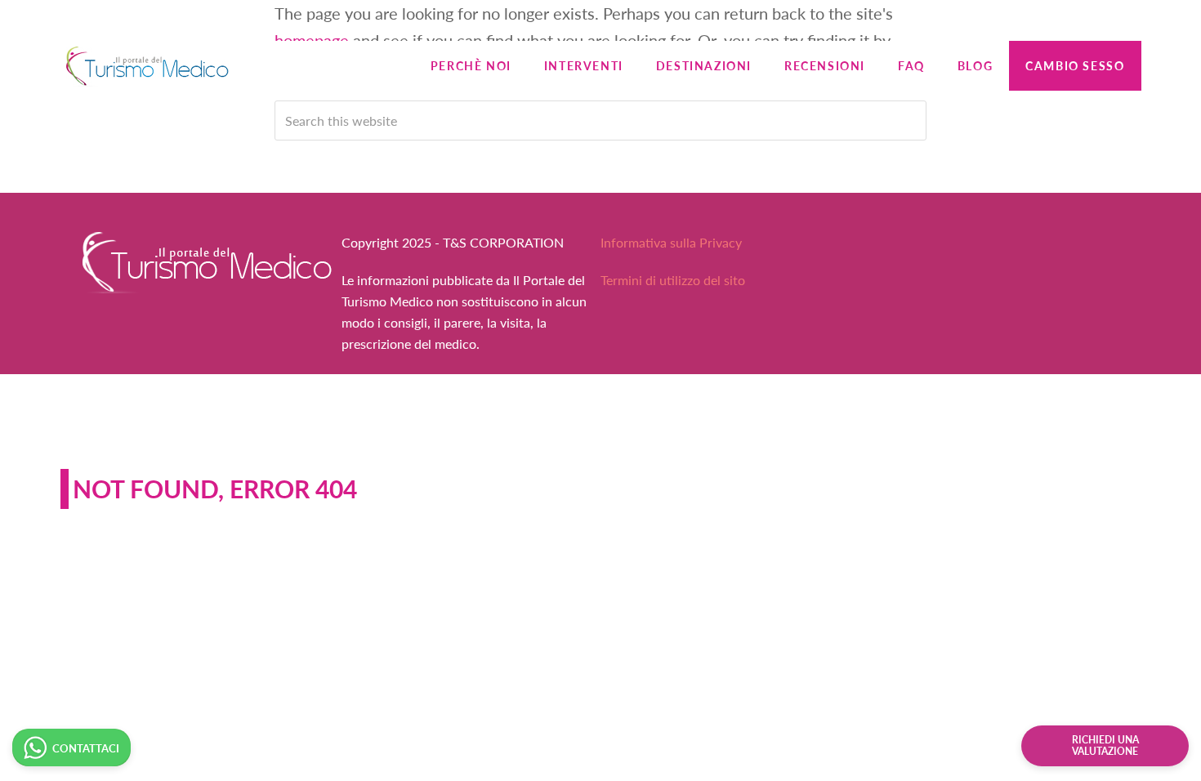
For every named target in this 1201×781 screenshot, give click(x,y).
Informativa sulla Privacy (671, 242)
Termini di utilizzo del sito (672, 279)
